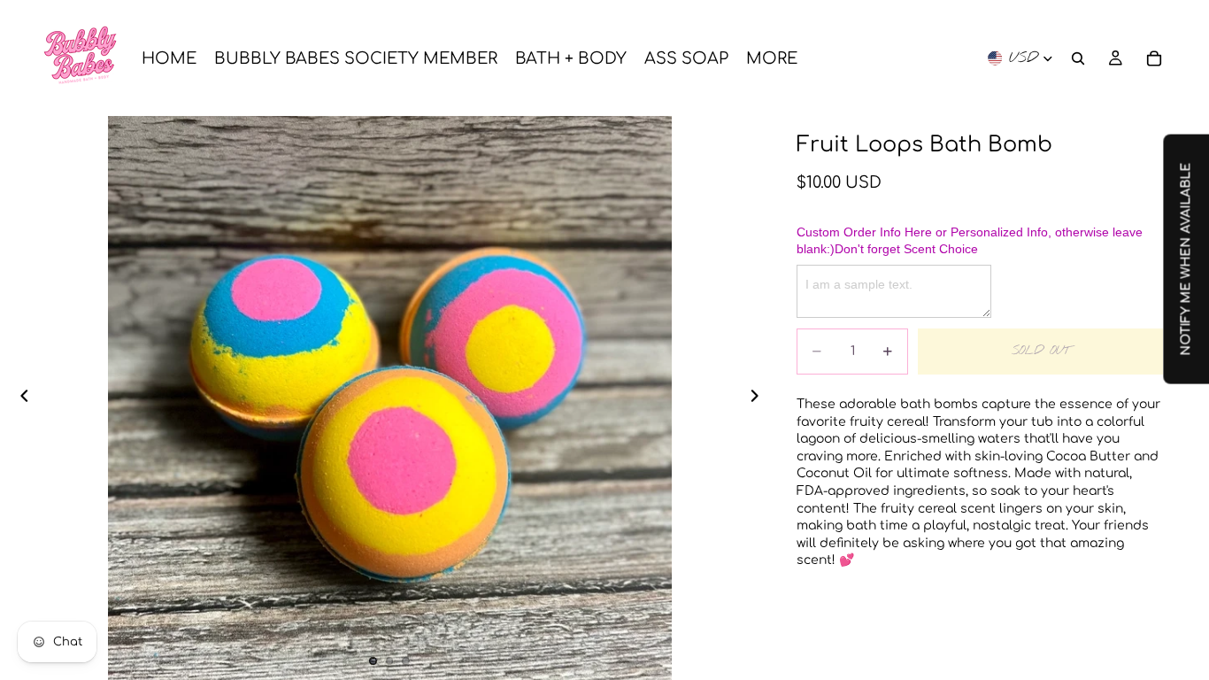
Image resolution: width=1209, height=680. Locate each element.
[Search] (1078, 58)
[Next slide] (759, 398)
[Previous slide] (19, 398)
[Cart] (1154, 58)
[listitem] (771, 58)
